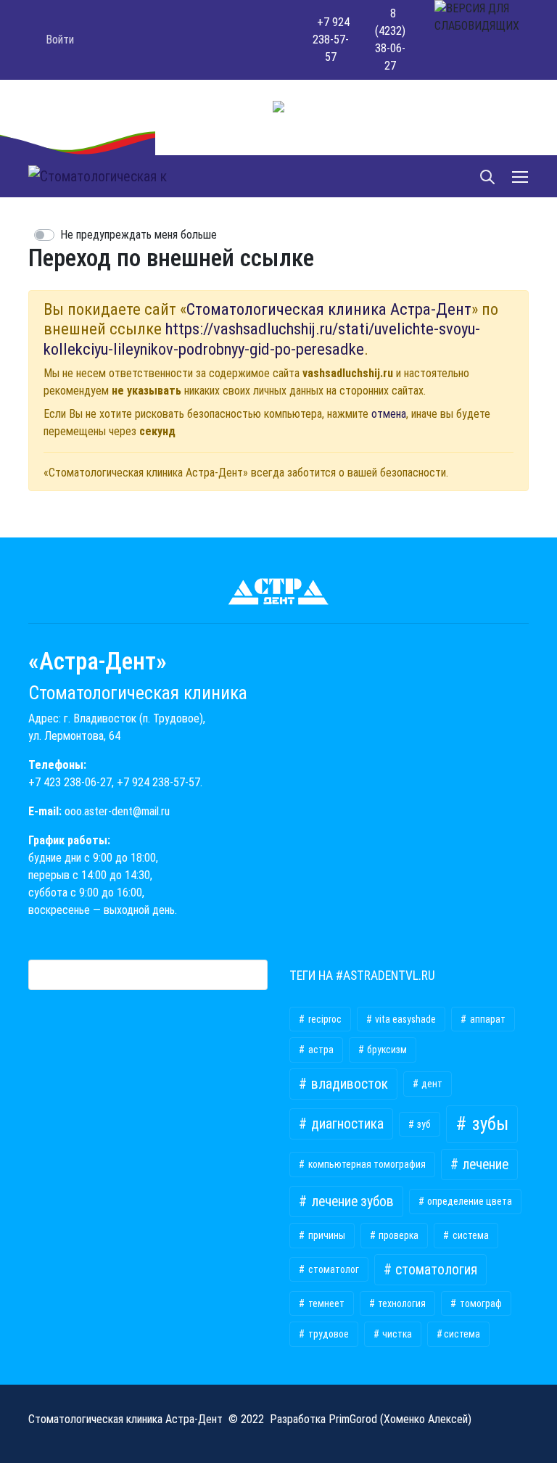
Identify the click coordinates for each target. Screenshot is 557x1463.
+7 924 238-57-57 (158, 782)
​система (462, 1334)
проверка (397, 1235)
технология (401, 1303)
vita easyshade (404, 1019)
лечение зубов (351, 1201)
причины (325, 1235)
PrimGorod (353, 1419)
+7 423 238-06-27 (70, 782)
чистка (396, 1334)
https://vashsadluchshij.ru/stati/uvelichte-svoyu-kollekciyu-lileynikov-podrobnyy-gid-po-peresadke (262, 338)
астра (320, 1049)
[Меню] (521, 176)
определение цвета (468, 1201)
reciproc (324, 1019)
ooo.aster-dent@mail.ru (117, 811)
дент (430, 1083)
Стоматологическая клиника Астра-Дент (328, 309)
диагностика (346, 1124)
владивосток (348, 1084)
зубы (488, 1123)
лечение (483, 1164)
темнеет (325, 1303)
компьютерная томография (366, 1164)
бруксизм (386, 1049)
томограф (480, 1303)
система (469, 1235)
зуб (423, 1124)
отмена (388, 414)
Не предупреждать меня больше (138, 235)
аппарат (487, 1019)
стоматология (434, 1269)
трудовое (327, 1334)
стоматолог (332, 1269)
